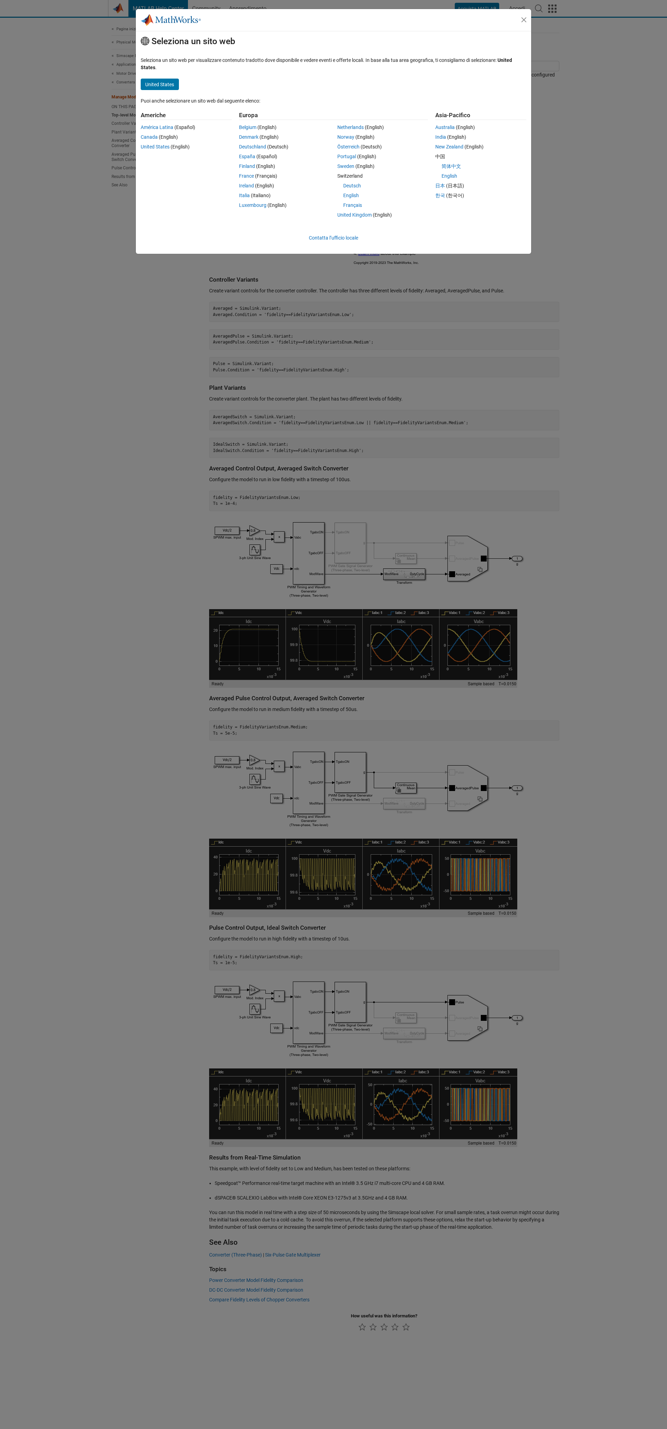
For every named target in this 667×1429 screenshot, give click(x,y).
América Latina (157, 127)
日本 (440, 185)
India (440, 137)
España (247, 156)
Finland (247, 166)
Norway (345, 137)
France (246, 176)
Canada (149, 137)
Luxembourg (252, 205)
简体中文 (451, 166)
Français (352, 205)
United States (155, 147)
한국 (440, 195)
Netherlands (350, 127)
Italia (244, 195)
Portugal (346, 156)
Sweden (345, 166)
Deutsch (352, 185)
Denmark (248, 137)
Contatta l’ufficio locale (333, 238)
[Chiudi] (524, 20)
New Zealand (449, 147)
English (351, 195)
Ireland (246, 185)
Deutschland (252, 147)
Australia (445, 127)
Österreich (348, 147)
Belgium (247, 127)
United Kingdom (354, 215)
